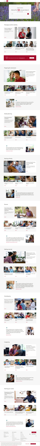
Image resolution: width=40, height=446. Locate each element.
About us (13, 433)
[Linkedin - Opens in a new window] (32, 434)
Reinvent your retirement (18, 106)
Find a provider (21, 434)
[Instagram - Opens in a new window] (35, 434)
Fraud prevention (22, 435)
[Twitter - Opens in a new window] (31, 434)
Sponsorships (13, 440)
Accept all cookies (33, 443)
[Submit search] (28, 14)
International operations (23, 440)
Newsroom (13, 435)
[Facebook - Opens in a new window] (30, 434)
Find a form (21, 433)
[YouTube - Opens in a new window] (34, 434)
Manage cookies (27, 443)
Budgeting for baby (18, 197)
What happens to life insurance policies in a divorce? (11, 242)
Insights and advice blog (6, 433)
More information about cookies (14, 445)
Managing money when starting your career (11, 426)
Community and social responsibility (15, 439)
